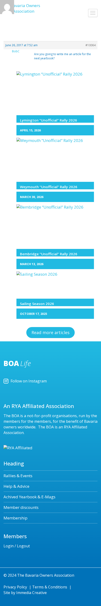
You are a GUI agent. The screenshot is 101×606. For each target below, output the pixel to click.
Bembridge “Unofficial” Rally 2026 (48, 254)
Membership (15, 518)
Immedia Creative (31, 592)
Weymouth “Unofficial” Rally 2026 (48, 186)
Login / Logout (17, 546)
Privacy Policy (15, 587)
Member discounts (21, 507)
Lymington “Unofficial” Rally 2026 (48, 120)
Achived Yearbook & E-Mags (29, 496)
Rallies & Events (18, 475)
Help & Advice (16, 486)
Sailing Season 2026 (37, 303)
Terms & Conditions (49, 587)
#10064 (90, 45)
